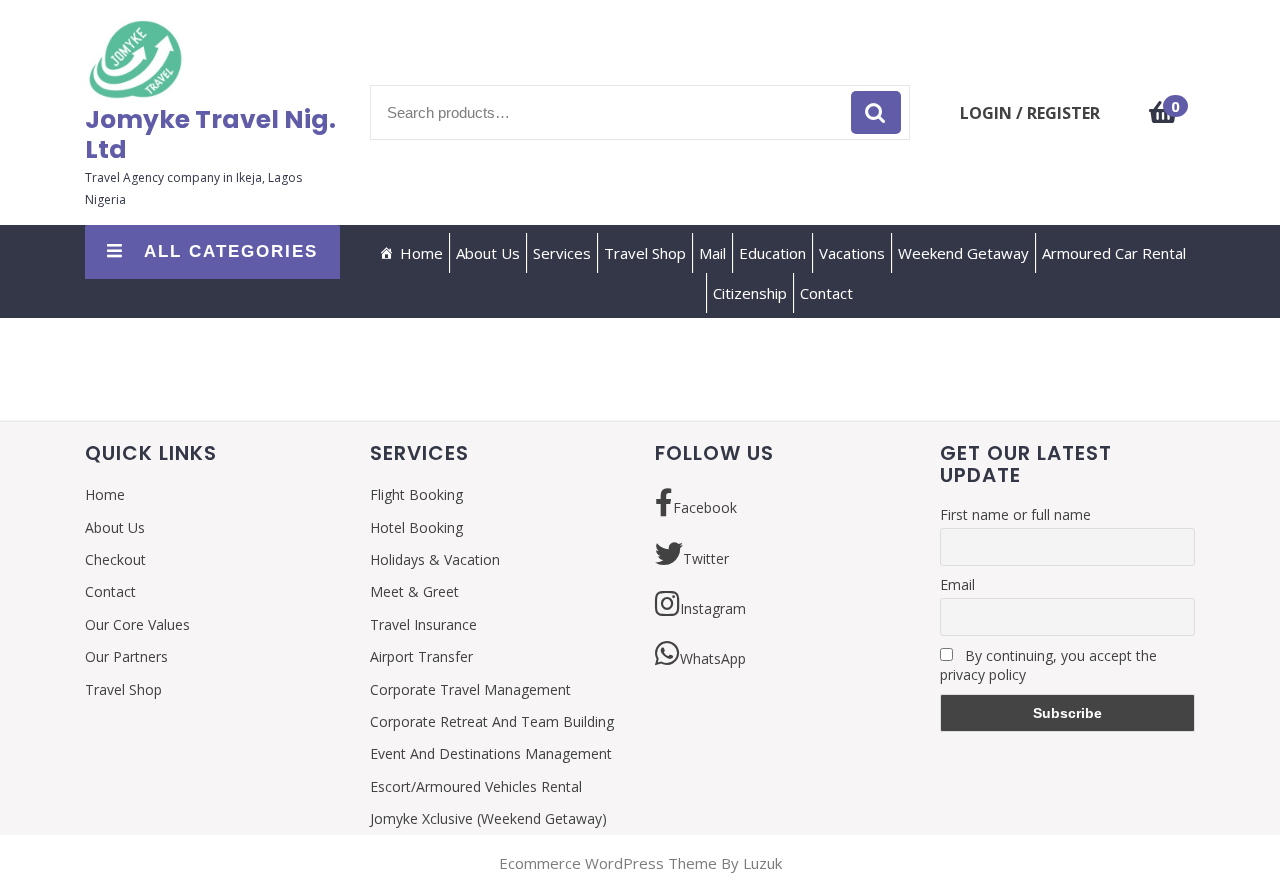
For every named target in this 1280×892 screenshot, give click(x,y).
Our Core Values (137, 624)
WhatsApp (713, 658)
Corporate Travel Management (470, 689)
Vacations (852, 253)
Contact (826, 293)
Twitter (706, 558)
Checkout (115, 559)
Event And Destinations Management (491, 753)
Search (876, 112)
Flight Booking (416, 494)
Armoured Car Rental (1114, 253)
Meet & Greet (414, 591)
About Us (488, 253)
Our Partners (126, 656)
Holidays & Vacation (435, 559)
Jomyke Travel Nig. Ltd (210, 134)
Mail (712, 253)
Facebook (705, 507)
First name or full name (1015, 514)
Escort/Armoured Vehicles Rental (476, 786)
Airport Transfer (421, 656)
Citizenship (750, 293)
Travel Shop (645, 253)
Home (421, 253)
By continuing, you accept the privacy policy (1048, 665)
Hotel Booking (416, 527)
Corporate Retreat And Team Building (492, 721)
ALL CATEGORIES (231, 251)
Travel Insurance (423, 624)
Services (562, 253)
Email (957, 584)
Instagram (713, 608)
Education (772, 253)
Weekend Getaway (963, 253)
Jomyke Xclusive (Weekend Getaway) (488, 818)
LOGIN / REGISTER (1030, 113)
